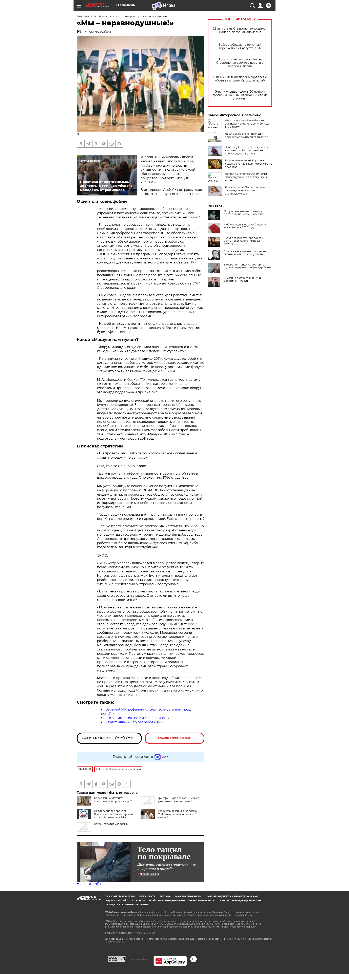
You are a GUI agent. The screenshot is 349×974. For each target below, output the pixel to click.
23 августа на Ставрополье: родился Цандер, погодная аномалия (240, 30)
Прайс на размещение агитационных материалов (181, 900)
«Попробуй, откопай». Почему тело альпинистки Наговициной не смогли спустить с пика (247, 150)
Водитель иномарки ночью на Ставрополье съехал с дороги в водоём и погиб (240, 63)
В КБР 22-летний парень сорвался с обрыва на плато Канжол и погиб (240, 78)
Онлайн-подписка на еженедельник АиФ (232, 896)
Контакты (138, 900)
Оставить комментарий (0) (174, 738)
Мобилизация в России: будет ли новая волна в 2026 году (245, 226)
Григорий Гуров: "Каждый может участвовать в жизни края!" (178, 799)
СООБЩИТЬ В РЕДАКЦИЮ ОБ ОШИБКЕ (127, 904)
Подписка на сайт (116, 900)
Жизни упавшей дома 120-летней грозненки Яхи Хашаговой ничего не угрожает (240, 95)
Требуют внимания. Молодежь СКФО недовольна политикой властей (177, 814)
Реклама (165, 896)
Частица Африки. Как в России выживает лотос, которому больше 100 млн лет (247, 123)
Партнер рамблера (139, 959)
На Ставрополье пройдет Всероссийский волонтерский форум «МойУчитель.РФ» (113, 814)
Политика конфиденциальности (240, 900)
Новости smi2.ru (90, 884)
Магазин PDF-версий (188, 896)
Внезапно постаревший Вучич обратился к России (243, 279)
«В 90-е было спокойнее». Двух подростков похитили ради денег (246, 135)
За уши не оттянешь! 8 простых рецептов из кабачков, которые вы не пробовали (248, 163)
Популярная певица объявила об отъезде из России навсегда (243, 213)
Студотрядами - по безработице (132, 722)
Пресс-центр (147, 896)
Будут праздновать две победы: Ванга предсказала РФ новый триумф (244, 241)
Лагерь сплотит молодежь (111, 823)
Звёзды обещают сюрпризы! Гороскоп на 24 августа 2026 (240, 46)
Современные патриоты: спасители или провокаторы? (113, 799)
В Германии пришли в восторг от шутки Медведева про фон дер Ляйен (247, 266)
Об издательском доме (120, 896)
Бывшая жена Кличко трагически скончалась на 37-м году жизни (245, 253)
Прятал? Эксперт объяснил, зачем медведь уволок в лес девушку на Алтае (246, 177)
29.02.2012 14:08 (86, 16)
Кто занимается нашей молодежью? (135, 718)
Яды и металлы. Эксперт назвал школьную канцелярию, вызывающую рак (245, 190)
